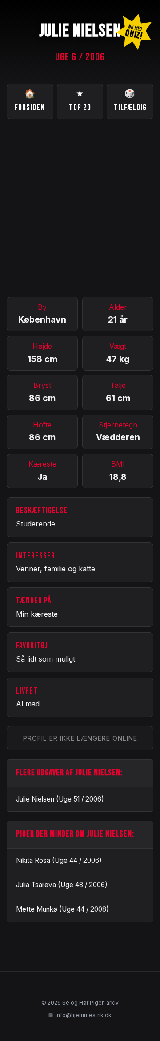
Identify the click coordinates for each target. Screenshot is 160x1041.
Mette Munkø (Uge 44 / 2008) (62, 909)
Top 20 (80, 101)
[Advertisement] (80, 208)
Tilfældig (130, 101)
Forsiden (30, 101)
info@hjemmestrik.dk (80, 1015)
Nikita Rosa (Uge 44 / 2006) (59, 860)
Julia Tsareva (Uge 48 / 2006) (62, 885)
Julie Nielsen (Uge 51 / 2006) (60, 799)
